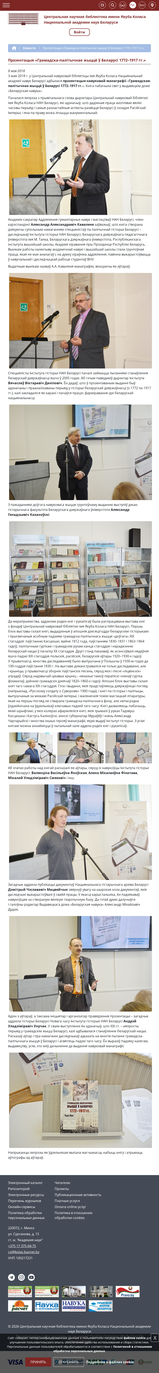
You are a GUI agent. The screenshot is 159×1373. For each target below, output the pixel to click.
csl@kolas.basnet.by (23, 1252)
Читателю (62, 1182)
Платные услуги (67, 1200)
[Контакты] (152, 5)
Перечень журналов (24, 1200)
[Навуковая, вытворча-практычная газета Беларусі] (74, 1305)
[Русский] (132, 5)
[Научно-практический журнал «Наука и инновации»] (47, 1305)
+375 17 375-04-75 (22, 1246)
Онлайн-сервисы (21, 1207)
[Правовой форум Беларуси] (101, 1305)
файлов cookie (135, 1338)
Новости (29, 48)
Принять (38, 1362)
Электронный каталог (25, 1182)
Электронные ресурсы (26, 1194)
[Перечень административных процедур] (101, 1291)
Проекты (62, 1188)
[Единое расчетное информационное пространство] (20, 1305)
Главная (13, 48)
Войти (79, 32)
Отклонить (69, 1362)
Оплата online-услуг (70, 1207)
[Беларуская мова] (142, 5)
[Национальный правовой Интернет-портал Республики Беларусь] (128, 1291)
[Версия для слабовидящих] (122, 5)
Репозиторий (19, 1188)
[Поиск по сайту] (112, 5)
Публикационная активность (78, 1194)
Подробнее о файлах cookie (110, 1362)
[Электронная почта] (102, 5)
